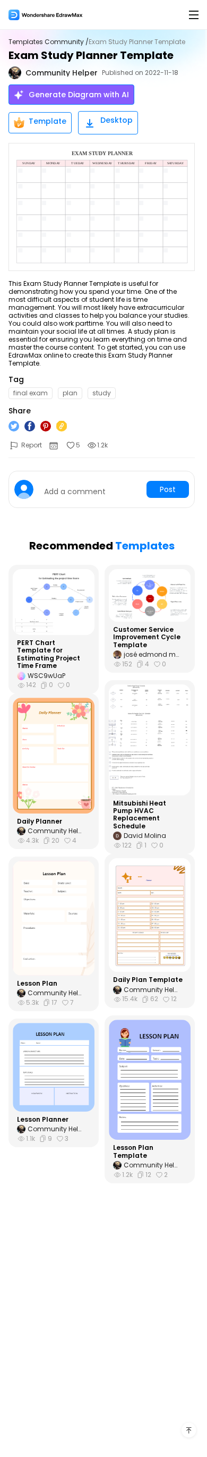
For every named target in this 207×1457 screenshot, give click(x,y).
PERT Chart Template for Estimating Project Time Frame (48, 654)
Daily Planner (39, 821)
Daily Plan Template (148, 980)
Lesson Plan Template (133, 1151)
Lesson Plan (37, 983)
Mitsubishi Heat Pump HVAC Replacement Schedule (139, 815)
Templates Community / (48, 42)
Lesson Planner (42, 1119)
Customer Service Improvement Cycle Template (146, 637)
